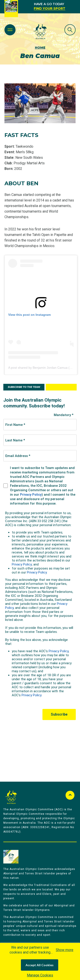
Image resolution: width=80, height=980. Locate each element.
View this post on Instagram (29, 314)
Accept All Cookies (40, 965)
